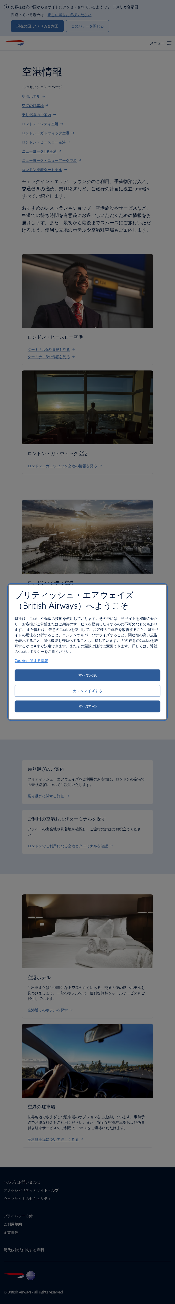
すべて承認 (87, 675)
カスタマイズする (87, 690)
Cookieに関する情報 (31, 660)
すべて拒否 (87, 706)
